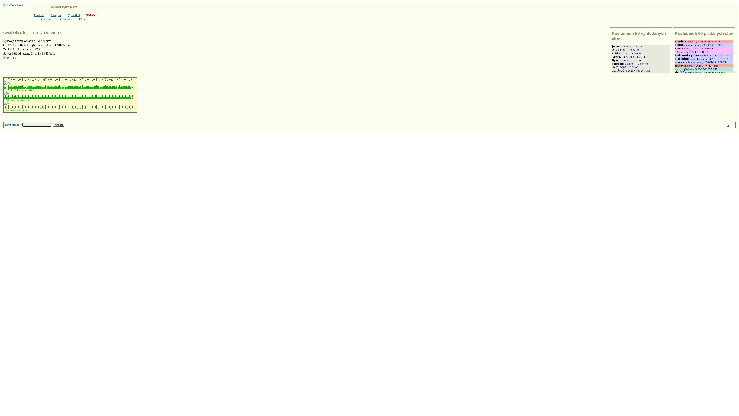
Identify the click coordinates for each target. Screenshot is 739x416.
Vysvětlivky (75, 15)
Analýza (56, 15)
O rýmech (47, 19)
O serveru (66, 19)
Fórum (83, 19)
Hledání (39, 15)
